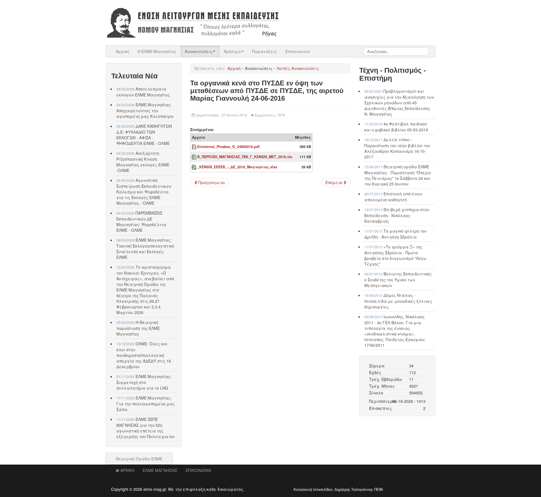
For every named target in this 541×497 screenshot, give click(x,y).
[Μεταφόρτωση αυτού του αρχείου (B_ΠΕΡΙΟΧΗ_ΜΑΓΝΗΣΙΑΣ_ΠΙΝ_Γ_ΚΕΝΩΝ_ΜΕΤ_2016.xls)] (194, 156)
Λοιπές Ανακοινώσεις (298, 68)
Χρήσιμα (232, 51)
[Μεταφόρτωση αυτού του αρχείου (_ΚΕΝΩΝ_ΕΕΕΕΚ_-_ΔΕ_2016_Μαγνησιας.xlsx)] (194, 166)
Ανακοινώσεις (198, 51)
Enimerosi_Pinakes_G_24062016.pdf (228, 146)
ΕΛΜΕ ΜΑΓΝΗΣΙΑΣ (160, 470)
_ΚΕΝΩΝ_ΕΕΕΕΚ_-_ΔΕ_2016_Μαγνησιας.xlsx (237, 166)
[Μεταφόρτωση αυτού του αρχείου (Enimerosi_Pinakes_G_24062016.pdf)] (194, 146)
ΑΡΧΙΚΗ (127, 470)
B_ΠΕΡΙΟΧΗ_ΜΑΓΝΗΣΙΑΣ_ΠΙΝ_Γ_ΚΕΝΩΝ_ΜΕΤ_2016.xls (244, 156)
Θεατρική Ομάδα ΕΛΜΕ (139, 458)
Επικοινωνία (297, 51)
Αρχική (122, 51)
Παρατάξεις (264, 51)
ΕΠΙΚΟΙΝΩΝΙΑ (198, 470)
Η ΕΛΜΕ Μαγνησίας (157, 51)
